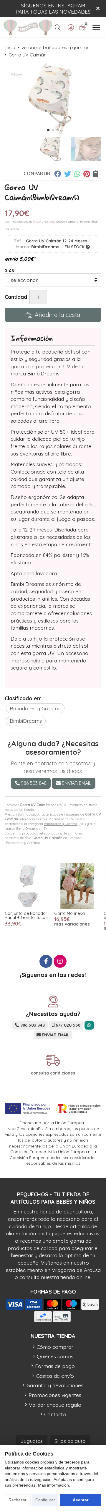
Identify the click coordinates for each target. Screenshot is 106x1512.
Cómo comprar (55, 1347)
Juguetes (32, 1441)
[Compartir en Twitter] (67, 174)
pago (52, 221)
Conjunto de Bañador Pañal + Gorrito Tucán (26, 915)
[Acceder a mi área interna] (70, 27)
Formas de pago (55, 1366)
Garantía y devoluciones (54, 1385)
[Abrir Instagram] (60, 961)
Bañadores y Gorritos (60, 823)
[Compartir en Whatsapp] (77, 174)
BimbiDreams (27, 828)
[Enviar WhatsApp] (89, 1025)
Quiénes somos (55, 1356)
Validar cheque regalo (55, 1404)
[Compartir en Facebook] (57, 174)
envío (37, 221)
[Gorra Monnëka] (77, 886)
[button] (48, 130)
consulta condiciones (53, 1073)
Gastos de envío (55, 1375)
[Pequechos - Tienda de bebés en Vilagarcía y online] (28, 27)
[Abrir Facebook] (46, 961)
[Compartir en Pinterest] (86, 174)
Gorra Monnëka (69, 913)
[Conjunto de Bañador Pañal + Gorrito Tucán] (28, 886)
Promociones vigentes (55, 1395)
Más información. (54, 1485)
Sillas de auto (70, 1441)
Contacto (55, 1414)
